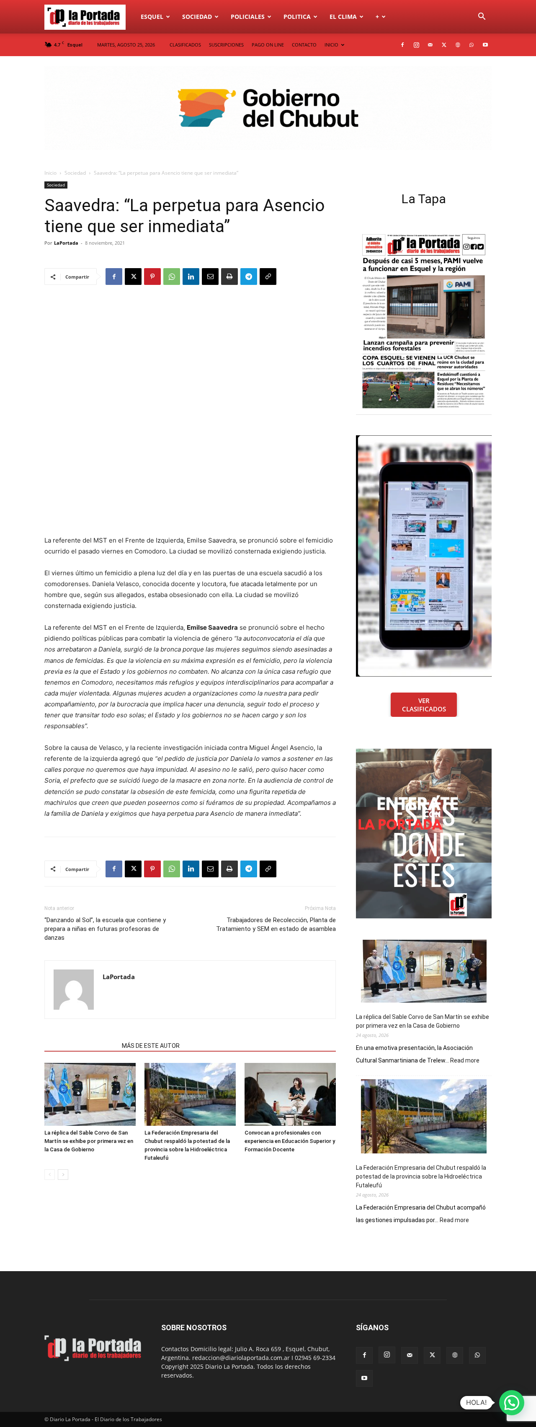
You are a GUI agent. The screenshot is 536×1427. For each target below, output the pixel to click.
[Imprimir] (229, 276)
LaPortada (66, 243)
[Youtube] (485, 45)
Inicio (50, 172)
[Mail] (430, 45)
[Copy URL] (268, 276)
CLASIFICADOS (185, 44)
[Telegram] (248, 276)
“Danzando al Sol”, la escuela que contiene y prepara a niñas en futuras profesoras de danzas (105, 928)
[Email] (210, 276)
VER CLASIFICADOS (424, 704)
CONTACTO (304, 44)
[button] (482, 17)
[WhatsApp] (471, 45)
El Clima (343, 17)
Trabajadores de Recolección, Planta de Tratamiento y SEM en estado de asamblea (276, 924)
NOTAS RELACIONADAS (80, 1045)
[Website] (457, 45)
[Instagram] (416, 45)
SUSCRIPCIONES (226, 44)
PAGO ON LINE (268, 44)
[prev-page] (49, 1174)
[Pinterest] (152, 276)
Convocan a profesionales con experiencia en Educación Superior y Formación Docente (290, 1141)
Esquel (152, 17)
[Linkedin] (191, 276)
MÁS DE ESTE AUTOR (151, 1045)
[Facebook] (402, 45)
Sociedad (197, 17)
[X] (444, 45)
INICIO (331, 44)
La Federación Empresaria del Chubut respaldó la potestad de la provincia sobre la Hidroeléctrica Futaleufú (421, 1176)
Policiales (248, 17)
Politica (297, 17)
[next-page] (63, 1174)
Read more (464, 1061)
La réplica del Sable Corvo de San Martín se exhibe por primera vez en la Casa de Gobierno (88, 1141)
